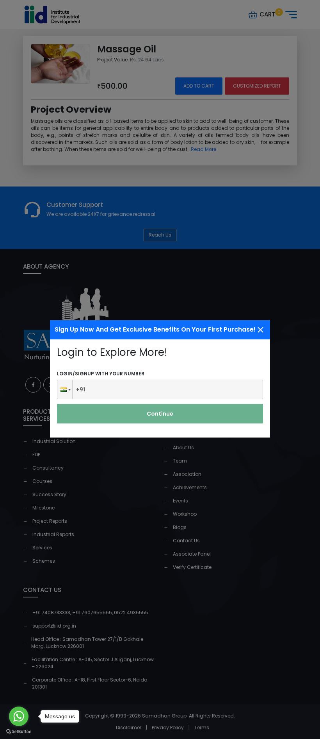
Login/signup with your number (100, 373)
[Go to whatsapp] (18, 716)
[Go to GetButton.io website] (18, 731)
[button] (64, 389)
